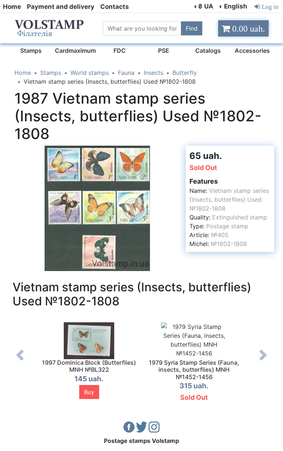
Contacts (114, 6)
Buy (89, 392)
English (235, 6)
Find (192, 28)
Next (263, 361)
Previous (19, 361)
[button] (173, 152)
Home (12, 6)
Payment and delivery (60, 6)
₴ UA (205, 6)
